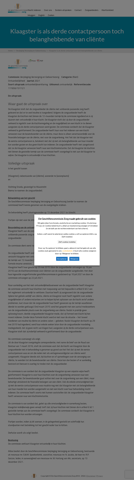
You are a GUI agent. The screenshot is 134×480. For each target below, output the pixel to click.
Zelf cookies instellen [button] (67, 242)
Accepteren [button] (62, 259)
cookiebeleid (67, 251)
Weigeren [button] (74, 259)
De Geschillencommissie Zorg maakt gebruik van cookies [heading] (67, 218)
